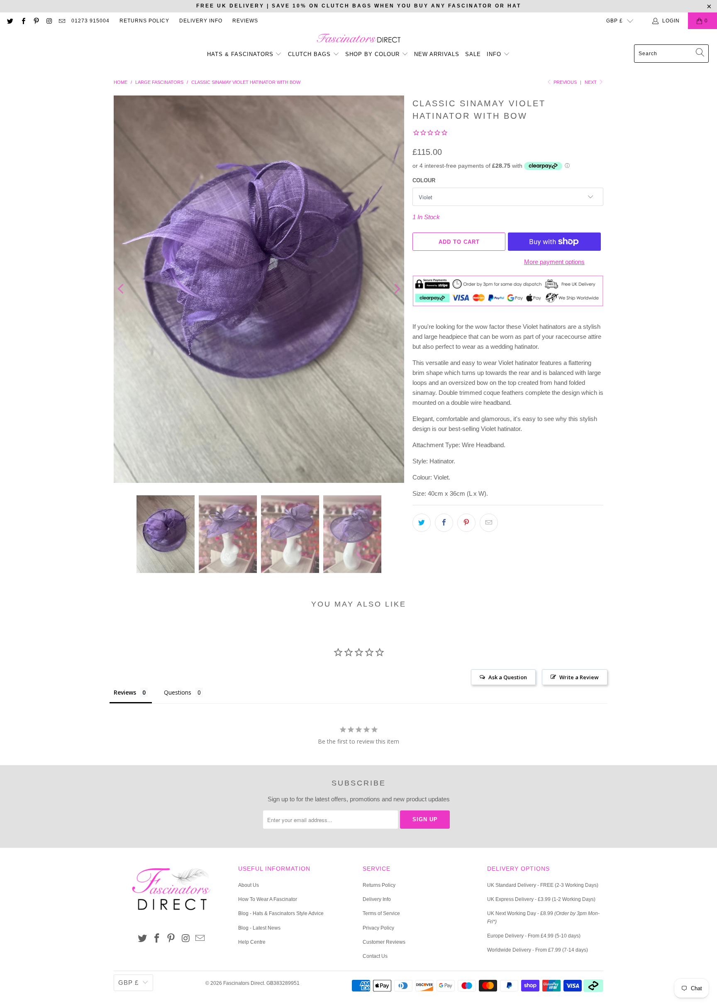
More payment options (554, 261)
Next (591, 82)
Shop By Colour (373, 54)
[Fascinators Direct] (358, 38)
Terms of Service (381, 913)
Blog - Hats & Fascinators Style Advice (281, 913)
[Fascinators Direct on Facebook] (22, 21)
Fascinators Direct (243, 983)
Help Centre (252, 942)
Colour (423, 180)
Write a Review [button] (579, 677)
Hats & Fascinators (240, 54)
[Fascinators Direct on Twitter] (9, 21)
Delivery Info (200, 21)
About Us (248, 885)
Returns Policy (144, 21)
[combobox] (671, 53)
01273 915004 (90, 21)
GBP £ (614, 21)
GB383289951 (283, 983)
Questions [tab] (177, 692)
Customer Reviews (384, 942)
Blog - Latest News (259, 928)
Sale (473, 54)
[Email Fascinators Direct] (61, 21)
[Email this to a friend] (489, 523)
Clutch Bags (310, 54)
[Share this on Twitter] (421, 523)
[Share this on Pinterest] (466, 523)
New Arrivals (436, 54)
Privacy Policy (378, 928)
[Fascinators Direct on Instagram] (48, 21)
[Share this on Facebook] (444, 523)
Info (495, 54)
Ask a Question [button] (507, 677)
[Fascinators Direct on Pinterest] (35, 21)
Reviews (245, 21)
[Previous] (121, 289)
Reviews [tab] (125, 692)
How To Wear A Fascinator (267, 899)
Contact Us (375, 956)
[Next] (396, 289)
